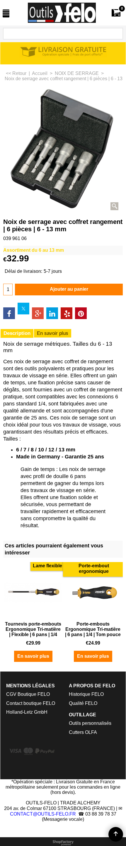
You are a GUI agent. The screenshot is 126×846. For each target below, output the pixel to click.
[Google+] (38, 313)
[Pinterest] (81, 313)
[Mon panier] (116, 12)
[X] (23, 308)
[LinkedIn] (52, 313)
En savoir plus (52, 333)
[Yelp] (66, 313)
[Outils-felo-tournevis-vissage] (62, 13)
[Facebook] (9, 313)
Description (17, 333)
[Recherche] (117, 34)
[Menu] (6, 13)
